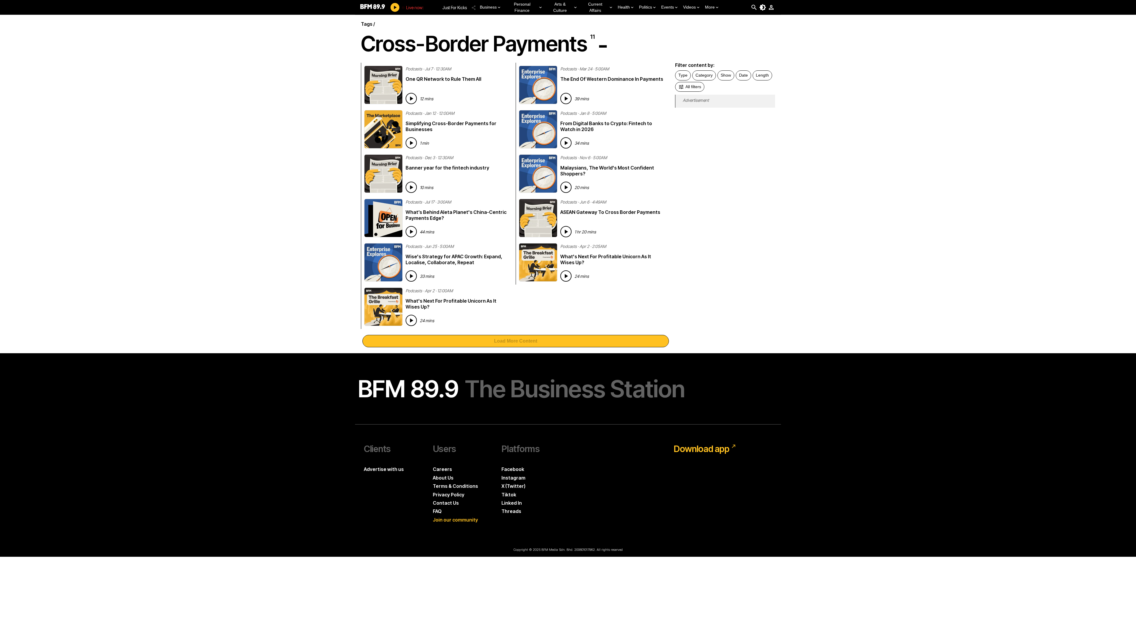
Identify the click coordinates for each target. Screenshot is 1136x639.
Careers (442, 469)
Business (488, 7)
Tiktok (508, 495)
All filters (693, 86)
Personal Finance (522, 7)
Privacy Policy (448, 495)
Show (726, 75)
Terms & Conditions (455, 486)
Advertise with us (384, 469)
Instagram (513, 478)
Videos (689, 7)
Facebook (512, 469)
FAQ (437, 511)
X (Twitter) (513, 486)
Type (683, 75)
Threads (511, 511)
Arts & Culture (560, 7)
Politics (645, 7)
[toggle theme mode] (762, 7)
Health (624, 7)
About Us (443, 478)
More (710, 7)
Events (667, 7)
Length (762, 75)
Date (743, 75)
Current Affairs (595, 7)
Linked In (511, 503)
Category (704, 75)
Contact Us (446, 503)
